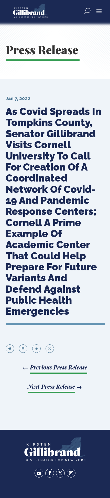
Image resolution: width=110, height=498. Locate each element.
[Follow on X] (60, 473)
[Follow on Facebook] (49, 473)
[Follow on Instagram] (71, 473)
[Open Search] (87, 11)
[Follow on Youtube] (39, 473)
